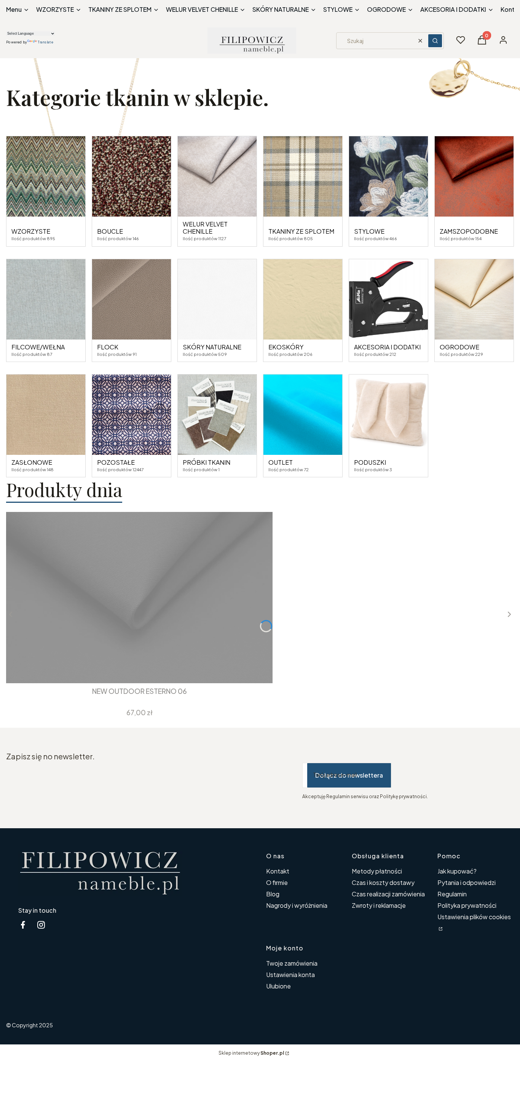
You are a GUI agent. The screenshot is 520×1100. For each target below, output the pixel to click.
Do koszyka (133, 669)
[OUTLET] (302, 415)
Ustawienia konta (290, 975)
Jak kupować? (457, 871)
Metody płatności (377, 871)
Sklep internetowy (251, 1053)
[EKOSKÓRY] (302, 299)
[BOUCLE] (131, 176)
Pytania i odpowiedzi (466, 882)
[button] (435, 40)
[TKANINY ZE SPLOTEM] (302, 176)
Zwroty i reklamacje (379, 905)
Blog (272, 894)
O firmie (277, 882)
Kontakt (277, 871)
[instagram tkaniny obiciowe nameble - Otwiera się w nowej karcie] (41, 924)
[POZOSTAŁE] (131, 415)
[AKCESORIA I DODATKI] (388, 299)
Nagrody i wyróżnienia (296, 905)
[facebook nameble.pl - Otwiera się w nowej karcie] (22, 924)
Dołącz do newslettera (349, 775)
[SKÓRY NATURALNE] (217, 299)
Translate (45, 42)
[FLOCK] (131, 299)
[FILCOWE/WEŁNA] (45, 299)
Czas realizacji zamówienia (388, 894)
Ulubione (278, 986)
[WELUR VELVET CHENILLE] (217, 176)
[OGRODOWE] (474, 299)
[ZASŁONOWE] (45, 415)
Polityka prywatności (466, 905)
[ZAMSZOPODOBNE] (474, 176)
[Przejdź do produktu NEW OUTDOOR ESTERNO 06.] (139, 597)
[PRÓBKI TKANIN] (217, 415)
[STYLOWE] (388, 176)
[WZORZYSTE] (45, 176)
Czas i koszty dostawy (383, 882)
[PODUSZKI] (388, 415)
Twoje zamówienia (291, 963)
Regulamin (452, 894)
